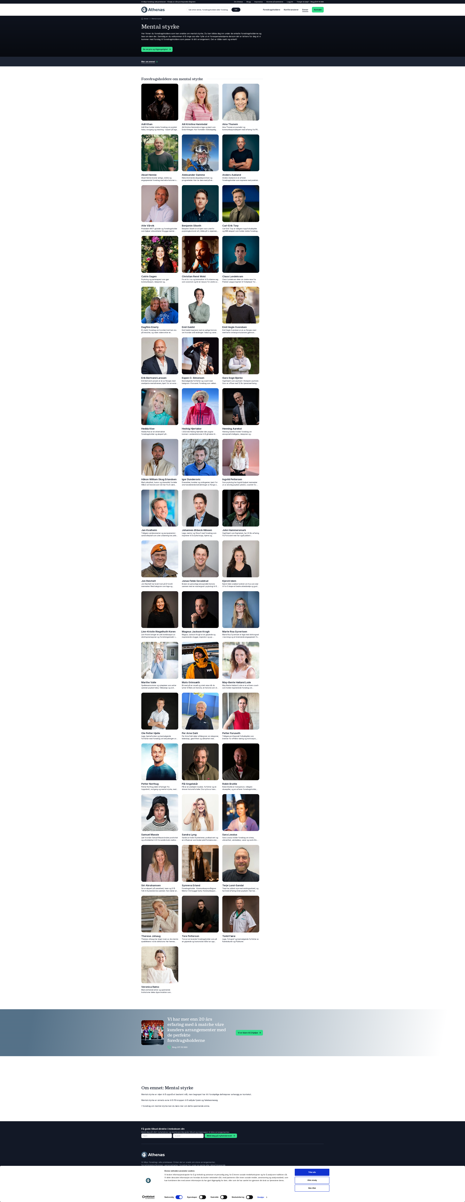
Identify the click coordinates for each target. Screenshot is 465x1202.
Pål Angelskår (190, 783)
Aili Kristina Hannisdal (194, 124)
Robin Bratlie (229, 783)
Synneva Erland (191, 885)
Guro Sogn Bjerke (232, 377)
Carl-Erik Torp (230, 225)
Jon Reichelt (148, 580)
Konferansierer (291, 9)
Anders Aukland (231, 174)
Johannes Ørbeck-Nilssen (197, 530)
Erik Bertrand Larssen (154, 377)
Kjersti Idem (229, 580)
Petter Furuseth (231, 733)
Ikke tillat (312, 1188)
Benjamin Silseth (191, 225)
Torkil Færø (228, 936)
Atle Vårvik (147, 225)
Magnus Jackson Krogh (196, 631)
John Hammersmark (234, 530)
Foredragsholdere (271, 9)
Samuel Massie (150, 834)
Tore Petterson (190, 936)
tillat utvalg (312, 1180)
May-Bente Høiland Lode (236, 682)
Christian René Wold (193, 276)
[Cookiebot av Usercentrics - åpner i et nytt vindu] (148, 1197)
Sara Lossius (229, 834)
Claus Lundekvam (232, 276)
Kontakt (318, 9)
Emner (305, 9)
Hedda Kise (148, 428)
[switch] (202, 1197)
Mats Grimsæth (191, 682)
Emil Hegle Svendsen (234, 327)
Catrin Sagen (149, 276)
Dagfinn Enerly (150, 327)
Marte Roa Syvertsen (234, 631)
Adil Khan (146, 124)
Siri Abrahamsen (151, 885)
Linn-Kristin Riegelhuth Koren (158, 631)
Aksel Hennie (149, 174)
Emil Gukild (188, 327)
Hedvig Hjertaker (192, 428)
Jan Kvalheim (149, 530)
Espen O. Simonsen (193, 377)
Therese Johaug (151, 936)
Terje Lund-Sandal (233, 885)
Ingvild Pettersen (232, 479)
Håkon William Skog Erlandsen (159, 479)
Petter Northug (150, 783)
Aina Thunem (230, 124)
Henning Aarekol (232, 428)
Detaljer (260, 1197)
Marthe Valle (148, 682)
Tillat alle (312, 1172)
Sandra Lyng (189, 834)
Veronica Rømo (150, 986)
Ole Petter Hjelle (150, 733)
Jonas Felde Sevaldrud (195, 580)
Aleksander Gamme (193, 174)
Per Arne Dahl (190, 733)
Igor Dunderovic (191, 479)
